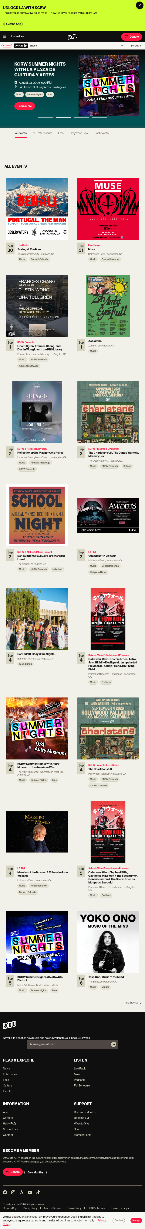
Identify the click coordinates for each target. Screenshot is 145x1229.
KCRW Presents (35, 98)
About (6, 1112)
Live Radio (80, 1068)
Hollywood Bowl (79, 133)
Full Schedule (82, 1085)
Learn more (25, 109)
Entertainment (11, 1074)
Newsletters (10, 1129)
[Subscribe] (113, 1044)
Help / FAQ (9, 1123)
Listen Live (17, 36)
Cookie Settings (120, 1208)
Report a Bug (9, 1208)
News (6, 1068)
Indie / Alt (53, 98)
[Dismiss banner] (139, 5)
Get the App (13, 24)
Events (7, 1091)
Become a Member (85, 1112)
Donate (134, 36)
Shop (77, 1129)
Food (6, 1079)
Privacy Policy (28, 1208)
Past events (102, 133)
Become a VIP (82, 1117)
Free (61, 133)
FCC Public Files (94, 1208)
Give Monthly (35, 1172)
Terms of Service (50, 1208)
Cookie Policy (72, 1208)
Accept (136, 1220)
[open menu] (6, 37)
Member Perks (82, 1134)
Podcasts (79, 1079)
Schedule (136, 45)
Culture (7, 1085)
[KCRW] (9, 1028)
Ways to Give (81, 1123)
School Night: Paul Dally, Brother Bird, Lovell (38, 73)
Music (19, 98)
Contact (8, 1134)
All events (21, 133)
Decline (119, 1220)
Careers (8, 1117)
